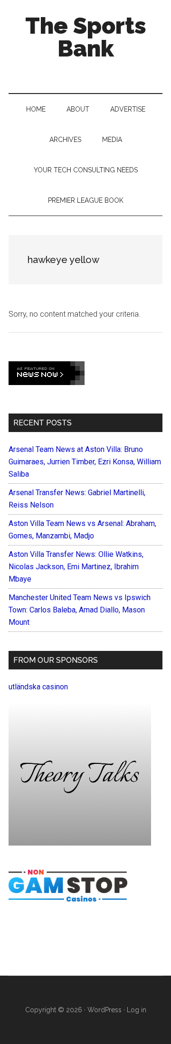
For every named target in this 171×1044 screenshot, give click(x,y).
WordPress (104, 1010)
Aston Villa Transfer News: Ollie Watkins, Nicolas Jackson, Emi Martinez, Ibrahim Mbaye (76, 566)
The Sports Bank (85, 37)
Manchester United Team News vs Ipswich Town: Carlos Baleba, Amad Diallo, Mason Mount (80, 610)
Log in (136, 1010)
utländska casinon (38, 686)
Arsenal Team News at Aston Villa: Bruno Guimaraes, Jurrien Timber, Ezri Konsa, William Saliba (85, 462)
